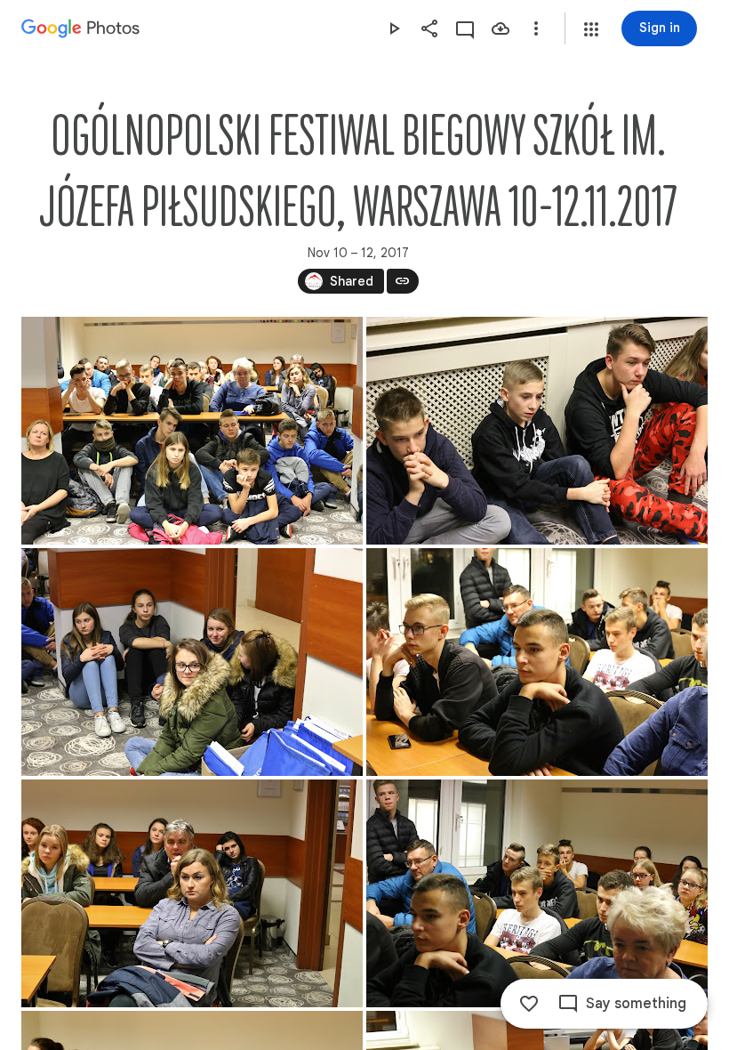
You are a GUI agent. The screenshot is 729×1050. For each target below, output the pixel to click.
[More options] (536, 28)
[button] (591, 29)
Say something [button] (636, 1004)
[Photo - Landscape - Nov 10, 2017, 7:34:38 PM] (192, 662)
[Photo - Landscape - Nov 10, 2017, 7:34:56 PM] (537, 662)
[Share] (429, 28)
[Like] (529, 1004)
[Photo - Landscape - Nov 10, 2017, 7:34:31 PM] (537, 431)
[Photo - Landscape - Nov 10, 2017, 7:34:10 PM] (192, 431)
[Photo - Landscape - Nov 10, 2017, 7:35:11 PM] (192, 893)
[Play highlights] (394, 28)
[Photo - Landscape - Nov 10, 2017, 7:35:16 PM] (537, 893)
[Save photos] (500, 28)
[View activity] (465, 28)
